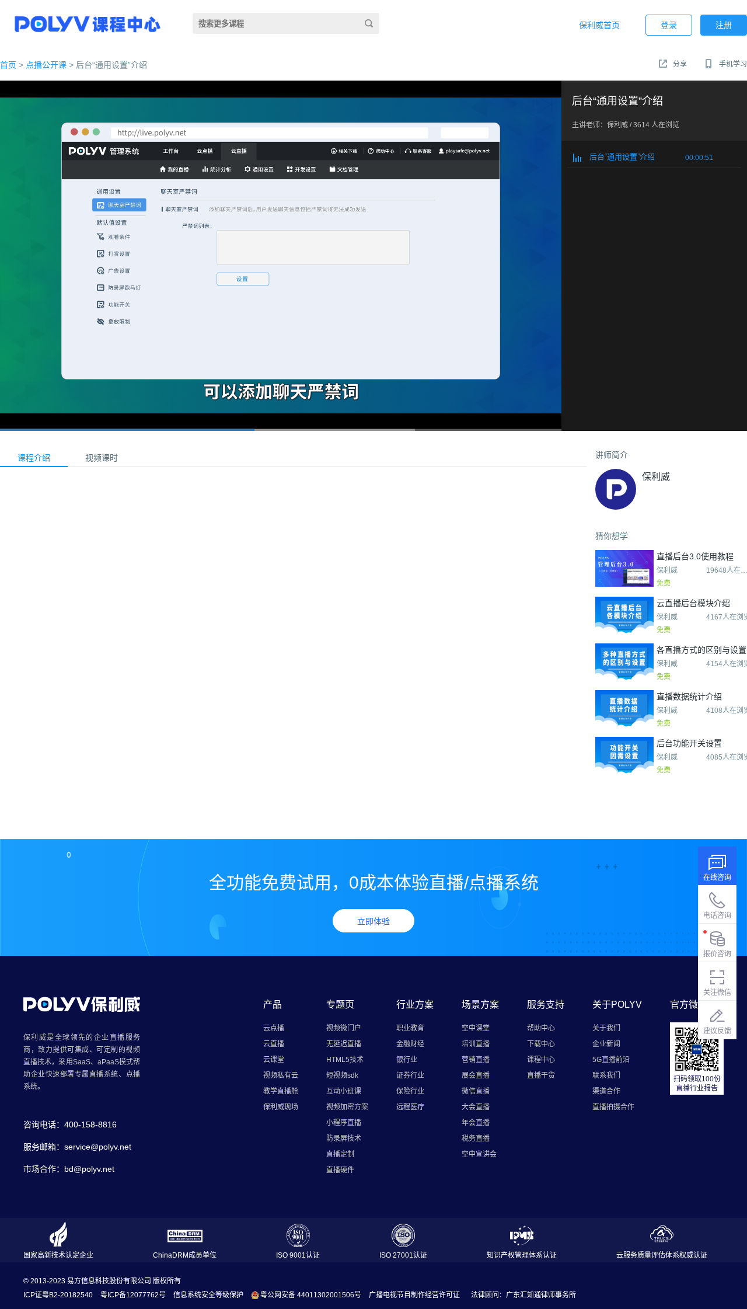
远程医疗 (410, 1107)
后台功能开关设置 (689, 743)
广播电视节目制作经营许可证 (414, 1295)
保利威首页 (599, 25)
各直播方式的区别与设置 (701, 649)
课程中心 (541, 1060)
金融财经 (410, 1044)
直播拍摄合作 (613, 1107)
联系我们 (606, 1075)
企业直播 (109, 1037)
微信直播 (476, 1091)
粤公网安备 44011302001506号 (310, 1295)
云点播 (273, 1028)
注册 (723, 25)
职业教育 (410, 1028)
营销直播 (476, 1060)
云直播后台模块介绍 (693, 603)
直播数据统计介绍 (689, 696)
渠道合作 (606, 1091)
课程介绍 (34, 457)
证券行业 (410, 1075)
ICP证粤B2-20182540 (58, 1295)
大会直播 (476, 1107)
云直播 (273, 1044)
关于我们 (606, 1028)
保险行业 (410, 1091)
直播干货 (541, 1075)
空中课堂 (476, 1028)
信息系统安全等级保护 (208, 1295)
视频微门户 (343, 1028)
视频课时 (101, 457)
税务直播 (476, 1138)
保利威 (656, 477)
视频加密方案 (347, 1107)
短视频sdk (342, 1075)
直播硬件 (340, 1170)
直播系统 (103, 1074)
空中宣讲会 (479, 1154)
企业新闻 (606, 1044)
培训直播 (476, 1044)
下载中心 (541, 1044)
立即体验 (373, 921)
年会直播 (476, 1123)
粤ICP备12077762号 (133, 1295)
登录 (669, 25)
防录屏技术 (343, 1138)
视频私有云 (280, 1075)
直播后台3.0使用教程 (695, 556)
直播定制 (340, 1154)
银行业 (406, 1060)
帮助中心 (541, 1028)
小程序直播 (343, 1123)
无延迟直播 (343, 1044)
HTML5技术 (345, 1060)
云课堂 (273, 1060)
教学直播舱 (280, 1091)
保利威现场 (280, 1107)
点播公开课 (46, 64)
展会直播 (476, 1075)
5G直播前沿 (611, 1060)
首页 (8, 64)
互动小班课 (343, 1091)
